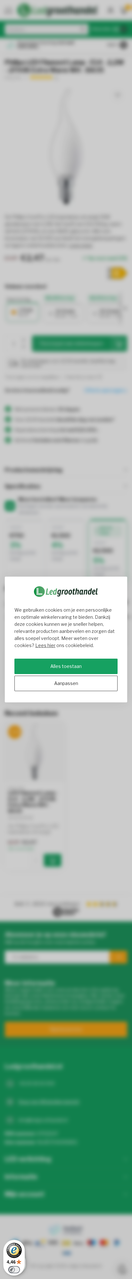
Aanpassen (66, 683)
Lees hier (45, 645)
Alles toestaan (66, 666)
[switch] (14, 1269)
